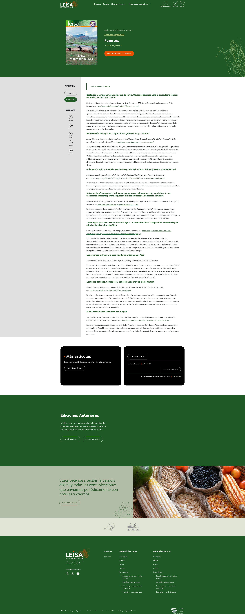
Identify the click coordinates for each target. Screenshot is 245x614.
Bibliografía (123, 557)
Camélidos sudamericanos (131, 582)
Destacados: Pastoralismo (138, 4)
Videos (121, 564)
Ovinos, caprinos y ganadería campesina (132, 587)
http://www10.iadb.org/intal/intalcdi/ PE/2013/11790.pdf (118, 106)
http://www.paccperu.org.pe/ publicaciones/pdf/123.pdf (118, 204)
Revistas (106, 4)
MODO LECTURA (70, 99)
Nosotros (97, 4)
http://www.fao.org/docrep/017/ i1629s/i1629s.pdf (135, 142)
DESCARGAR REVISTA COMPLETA (119, 53)
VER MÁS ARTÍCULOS (74, 368)
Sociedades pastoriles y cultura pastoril (132, 577)
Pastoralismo (123, 572)
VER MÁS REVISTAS (70, 439)
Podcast (122, 568)
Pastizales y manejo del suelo (132, 592)
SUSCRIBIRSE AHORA (69, 503)
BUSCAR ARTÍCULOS (93, 439)
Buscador (107, 557)
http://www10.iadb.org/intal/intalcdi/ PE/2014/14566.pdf (110, 290)
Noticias (122, 560)
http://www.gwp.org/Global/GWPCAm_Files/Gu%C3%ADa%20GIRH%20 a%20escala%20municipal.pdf (127, 178)
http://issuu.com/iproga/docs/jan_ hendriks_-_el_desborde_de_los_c (146, 320)
